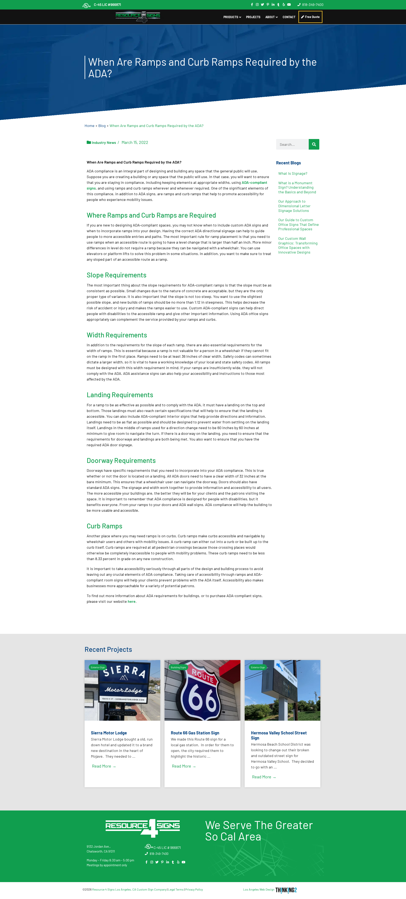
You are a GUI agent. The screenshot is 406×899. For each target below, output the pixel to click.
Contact (289, 17)
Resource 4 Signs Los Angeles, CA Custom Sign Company (129, 889)
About (270, 17)
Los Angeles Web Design (258, 889)
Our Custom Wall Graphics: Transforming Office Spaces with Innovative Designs (298, 245)
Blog (102, 125)
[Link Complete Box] (122, 723)
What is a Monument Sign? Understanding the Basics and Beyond (297, 187)
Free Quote (312, 17)
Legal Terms (176, 889)
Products (231, 17)
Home (90, 125)
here (132, 601)
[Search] (314, 144)
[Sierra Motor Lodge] (122, 719)
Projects (253, 17)
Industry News (104, 142)
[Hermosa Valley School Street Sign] (282, 719)
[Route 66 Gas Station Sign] (202, 719)
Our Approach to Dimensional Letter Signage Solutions (294, 206)
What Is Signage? (292, 173)
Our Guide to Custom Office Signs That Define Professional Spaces (298, 224)
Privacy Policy (194, 889)
